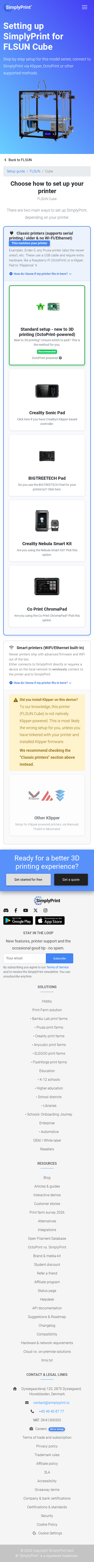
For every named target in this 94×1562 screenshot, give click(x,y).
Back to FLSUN (20, 160)
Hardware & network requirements (47, 1343)
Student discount (47, 1265)
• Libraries (48, 1106)
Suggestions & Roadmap (47, 1317)
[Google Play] (18, 920)
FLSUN (35, 171)
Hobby (47, 1001)
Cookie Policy (47, 1524)
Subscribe (59, 958)
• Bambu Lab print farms (49, 1019)
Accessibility (47, 1481)
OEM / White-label (47, 1140)
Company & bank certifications (47, 1498)
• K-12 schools (49, 1080)
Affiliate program (47, 1282)
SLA (47, 1472)
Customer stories (47, 1204)
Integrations (47, 1230)
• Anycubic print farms (49, 1045)
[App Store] (50, 920)
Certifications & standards (47, 1507)
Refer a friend (47, 1273)
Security (47, 1516)
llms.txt (47, 1360)
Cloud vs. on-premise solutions (47, 1352)
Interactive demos (47, 1195)
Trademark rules (47, 1455)
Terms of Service (58, 967)
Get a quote (71, 880)
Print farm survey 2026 (47, 1212)
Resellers (47, 1149)
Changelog (47, 1325)
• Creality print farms (48, 1036)
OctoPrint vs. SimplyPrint (47, 1247)
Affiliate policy (47, 1464)
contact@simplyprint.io (51, 1403)
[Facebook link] (16, 910)
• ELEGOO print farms (49, 1053)
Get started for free (28, 880)
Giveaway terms (47, 1490)
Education (47, 1071)
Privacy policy (47, 1446)
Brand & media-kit (47, 1256)
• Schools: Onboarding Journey (48, 1114)
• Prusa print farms (49, 1027)
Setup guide (16, 171)
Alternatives (47, 1221)
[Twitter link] (35, 910)
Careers (49, 1429)
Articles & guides (47, 1186)
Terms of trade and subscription (47, 1437)
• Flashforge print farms (49, 1062)
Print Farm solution (47, 1010)
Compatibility (47, 1334)
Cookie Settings (49, 1533)
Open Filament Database (47, 1238)
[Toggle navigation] (85, 7)
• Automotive (49, 1132)
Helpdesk (47, 1299)
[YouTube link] (25, 910)
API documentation (47, 1308)
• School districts (49, 1097)
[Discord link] (6, 910)
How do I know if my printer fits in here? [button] (41, 274)
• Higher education (49, 1088)
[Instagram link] (45, 910)
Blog (47, 1178)
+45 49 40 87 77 (51, 1411)
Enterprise (47, 1123)
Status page (47, 1291)
